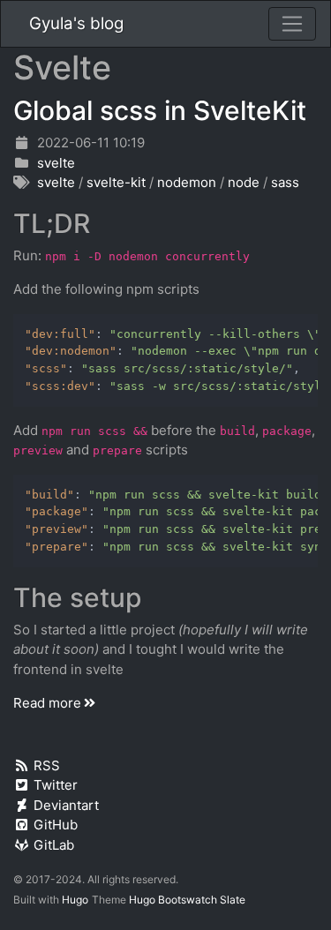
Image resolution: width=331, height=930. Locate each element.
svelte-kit (116, 182)
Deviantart (66, 805)
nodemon (186, 182)
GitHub (56, 824)
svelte (56, 162)
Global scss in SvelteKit (159, 110)
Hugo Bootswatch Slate (187, 899)
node (244, 182)
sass (285, 182)
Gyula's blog (76, 23)
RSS (47, 765)
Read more (47, 702)
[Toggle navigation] (292, 24)
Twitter (56, 784)
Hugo (75, 899)
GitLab (54, 844)
